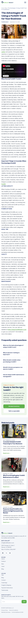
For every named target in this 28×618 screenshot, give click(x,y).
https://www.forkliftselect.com (17, 329)
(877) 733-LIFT (5, 540)
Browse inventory (14, 406)
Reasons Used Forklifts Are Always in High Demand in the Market (13, 511)
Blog (6, 8)
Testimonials (4, 590)
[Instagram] (10, 553)
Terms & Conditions (13, 610)
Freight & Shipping (6, 585)
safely (3, 52)
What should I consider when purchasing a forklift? (11, 361)
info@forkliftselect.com (7, 543)
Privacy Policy (4, 610)
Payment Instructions (7, 587)
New (2, 564)
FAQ (2, 575)
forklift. (3, 184)
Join (24, 601)
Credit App (4, 582)
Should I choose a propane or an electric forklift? (12, 368)
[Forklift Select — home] (7, 2)
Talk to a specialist (14, 411)
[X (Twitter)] (6, 553)
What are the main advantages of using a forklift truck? (13, 346)
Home (2, 8)
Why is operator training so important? (11, 353)
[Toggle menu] (25, 2)
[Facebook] (2, 553)
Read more (7, 453)
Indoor (3, 559)
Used (2, 566)
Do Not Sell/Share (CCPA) (17, 612)
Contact (3, 580)
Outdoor (3, 561)
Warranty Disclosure (5, 612)
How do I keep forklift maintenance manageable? (13, 375)
